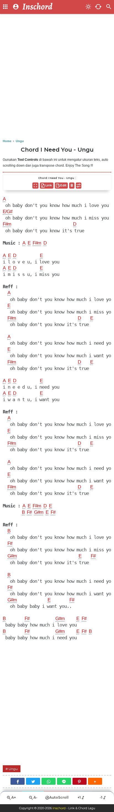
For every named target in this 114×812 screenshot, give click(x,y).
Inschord (59, 808)
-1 (101, 797)
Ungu (13, 769)
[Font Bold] (71, 185)
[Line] (64, 781)
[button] (95, 781)
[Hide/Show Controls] (78, 185)
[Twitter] (33, 781)
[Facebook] (18, 781)
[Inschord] (52, 7)
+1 (79, 797)
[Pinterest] (79, 781)
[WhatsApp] (49, 781)
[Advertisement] (57, 76)
